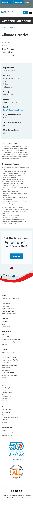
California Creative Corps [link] (9, 357)
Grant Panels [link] (5, 306)
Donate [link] (4, 430)
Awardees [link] (4, 378)
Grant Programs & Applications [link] (10, 298)
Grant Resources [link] (6, 301)
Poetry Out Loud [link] (6, 368)
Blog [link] (3, 415)
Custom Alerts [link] (6, 327)
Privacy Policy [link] (11, 498)
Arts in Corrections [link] (7, 355)
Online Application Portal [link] (9, 314)
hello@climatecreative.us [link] (13, 110)
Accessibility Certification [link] (23, 498)
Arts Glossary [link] (5, 344)
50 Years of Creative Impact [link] (9, 375)
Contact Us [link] (28, 2)
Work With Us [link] (6, 398)
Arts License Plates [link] (7, 435)
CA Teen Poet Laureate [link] (8, 373)
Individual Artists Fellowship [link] (9, 365)
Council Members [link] (7, 392)
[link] (16, 6)
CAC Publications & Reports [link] (9, 342)
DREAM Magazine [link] (7, 420)
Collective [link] (4, 322)
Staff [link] (3, 394)
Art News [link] (4, 422)
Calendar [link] (4, 400)
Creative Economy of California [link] (10, 360)
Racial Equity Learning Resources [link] (11, 339)
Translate (18, 2)
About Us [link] (4, 386)
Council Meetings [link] (6, 396)
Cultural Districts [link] (6, 362)
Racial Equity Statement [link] (8, 388)
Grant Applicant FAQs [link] (8, 303)
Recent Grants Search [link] (8, 308)
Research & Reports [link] (7, 337)
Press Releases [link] (6, 412)
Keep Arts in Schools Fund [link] (9, 433)
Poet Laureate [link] (6, 370)
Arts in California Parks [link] (8, 352)
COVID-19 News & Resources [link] (10, 417)
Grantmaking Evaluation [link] (8, 311)
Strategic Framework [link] (7, 390)
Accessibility (6, 2)
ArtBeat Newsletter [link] (7, 410)
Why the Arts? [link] (6, 334)
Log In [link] (3, 324)
